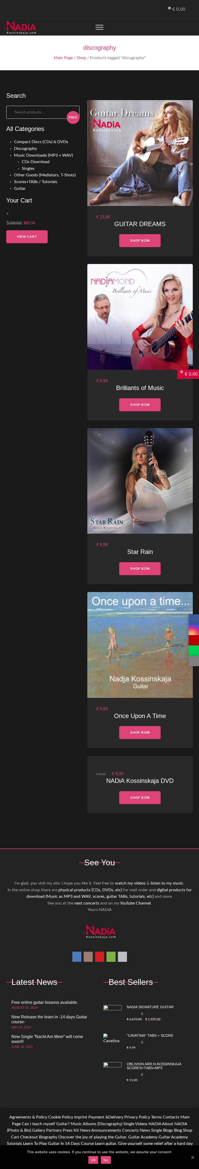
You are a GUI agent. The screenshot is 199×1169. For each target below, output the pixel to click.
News (85, 1130)
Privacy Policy (137, 1117)
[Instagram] (13, 9)
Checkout (29, 1137)
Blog (178, 1130)
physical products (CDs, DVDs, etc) (90, 890)
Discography (25, 149)
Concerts (130, 1130)
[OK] (192, 1157)
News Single (151, 1130)
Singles (28, 168)
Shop (81, 58)
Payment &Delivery (105, 1117)
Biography (48, 1137)
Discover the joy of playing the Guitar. (92, 1137)
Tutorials (14, 1144)
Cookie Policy (60, 1117)
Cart (15, 1137)
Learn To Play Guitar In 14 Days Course (58, 1144)
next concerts (86, 903)
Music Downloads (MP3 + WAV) (43, 155)
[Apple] (39, 9)
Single (128, 1124)
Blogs (168, 1130)
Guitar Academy (143, 1137)
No (105, 1160)
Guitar (20, 188)
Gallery (38, 1130)
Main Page (63, 58)
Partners (54, 1130)
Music (76, 1124)
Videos (141, 1124)
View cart (27, 237)
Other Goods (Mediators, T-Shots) (45, 175)
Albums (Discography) (102, 1124)
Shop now (140, 240)
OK (93, 1160)
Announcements (106, 1130)
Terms (156, 1117)
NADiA (154, 1124)
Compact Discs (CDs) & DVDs (41, 142)
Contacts (171, 1117)
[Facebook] (5, 9)
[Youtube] (22, 9)
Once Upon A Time (140, 715)
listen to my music (167, 883)
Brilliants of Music (140, 387)
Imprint (80, 1117)
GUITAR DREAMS (140, 223)
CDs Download (35, 162)
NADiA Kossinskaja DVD (140, 780)
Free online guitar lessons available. (44, 1002)
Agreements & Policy (28, 1117)
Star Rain (140, 551)
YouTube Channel (135, 903)
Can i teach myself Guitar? (46, 1124)
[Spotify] (31, 9)
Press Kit (71, 1130)
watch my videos (130, 883)
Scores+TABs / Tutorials (35, 182)
